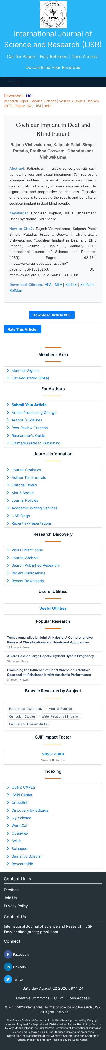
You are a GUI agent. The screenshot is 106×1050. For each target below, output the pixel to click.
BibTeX (71, 284)
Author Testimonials (29, 477)
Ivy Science (21, 817)
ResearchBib (22, 864)
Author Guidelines (27, 420)
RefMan (15, 290)
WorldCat (20, 825)
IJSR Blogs (21, 516)
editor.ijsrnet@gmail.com (37, 932)
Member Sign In (25, 370)
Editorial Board (24, 485)
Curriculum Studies (22, 716)
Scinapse (19, 848)
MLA (58, 284)
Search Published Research (35, 565)
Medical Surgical (60, 709)
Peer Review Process (30, 427)
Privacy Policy (16, 906)
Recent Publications (28, 573)
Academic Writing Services (35, 508)
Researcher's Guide (28, 435)
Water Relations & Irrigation (61, 716)
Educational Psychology (25, 709)
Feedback (12, 890)
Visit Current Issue (27, 550)
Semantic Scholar (27, 856)
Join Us (10, 898)
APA (48, 284)
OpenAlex (20, 833)
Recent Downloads (28, 581)
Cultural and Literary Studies (29, 724)
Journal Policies (25, 500)
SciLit (16, 841)
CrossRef (20, 802)
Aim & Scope (23, 493)
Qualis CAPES (23, 787)
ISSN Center (22, 795)
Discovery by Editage (30, 810)
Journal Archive (25, 558)
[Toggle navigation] (14, 82)
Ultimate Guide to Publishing (36, 443)
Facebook (20, 954)
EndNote (87, 284)
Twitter (18, 979)
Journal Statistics (26, 469)
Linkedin (19, 967)
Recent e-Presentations (32, 523)
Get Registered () (30, 378)
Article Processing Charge (34, 412)
